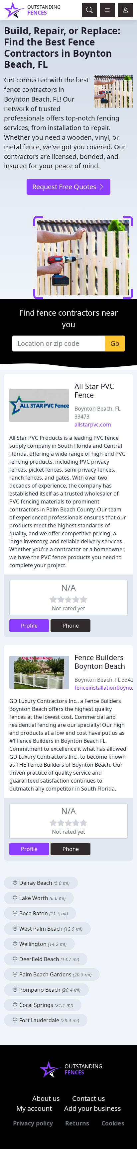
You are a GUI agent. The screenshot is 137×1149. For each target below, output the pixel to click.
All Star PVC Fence (94, 390)
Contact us (88, 1098)
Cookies (112, 1123)
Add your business (92, 1108)
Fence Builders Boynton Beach (99, 661)
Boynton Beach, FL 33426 (105, 679)
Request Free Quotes (65, 186)
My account (34, 1108)
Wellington (42, 944)
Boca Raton (43, 913)
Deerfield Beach (48, 959)
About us (46, 1098)
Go (114, 343)
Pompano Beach (49, 989)
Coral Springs (45, 1005)
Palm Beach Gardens (54, 974)
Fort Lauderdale (48, 1020)
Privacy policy (33, 1123)
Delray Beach (43, 882)
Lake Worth (42, 898)
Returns (77, 1123)
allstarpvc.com (92, 424)
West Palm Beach (50, 928)
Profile (29, 625)
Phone (71, 625)
